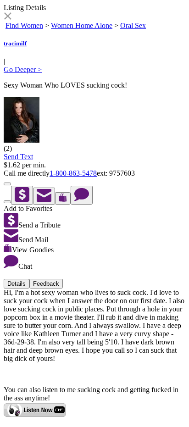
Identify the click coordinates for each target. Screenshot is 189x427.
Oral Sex (133, 25)
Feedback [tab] (46, 283)
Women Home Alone (81, 25)
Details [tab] (16, 283)
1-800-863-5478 (73, 173)
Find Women (24, 25)
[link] (7, 17)
